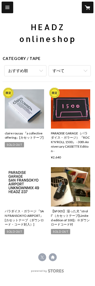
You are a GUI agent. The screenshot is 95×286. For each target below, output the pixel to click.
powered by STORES (47, 272)
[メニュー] (7, 7)
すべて (58, 70)
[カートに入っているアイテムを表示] (87, 7)
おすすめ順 (18, 70)
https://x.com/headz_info (42, 257)
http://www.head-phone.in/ (53, 257)
